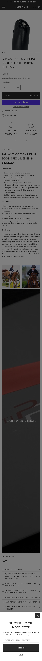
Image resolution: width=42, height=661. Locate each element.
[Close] (37, 615)
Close (21, 655)
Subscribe (21, 648)
